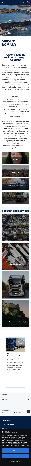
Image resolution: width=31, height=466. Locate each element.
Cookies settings (15, 461)
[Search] (23, 2)
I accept (15, 450)
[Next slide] (27, 358)
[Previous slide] (4, 358)
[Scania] (28, 2)
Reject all (15, 456)
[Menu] (2, 2)
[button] (15, 395)
